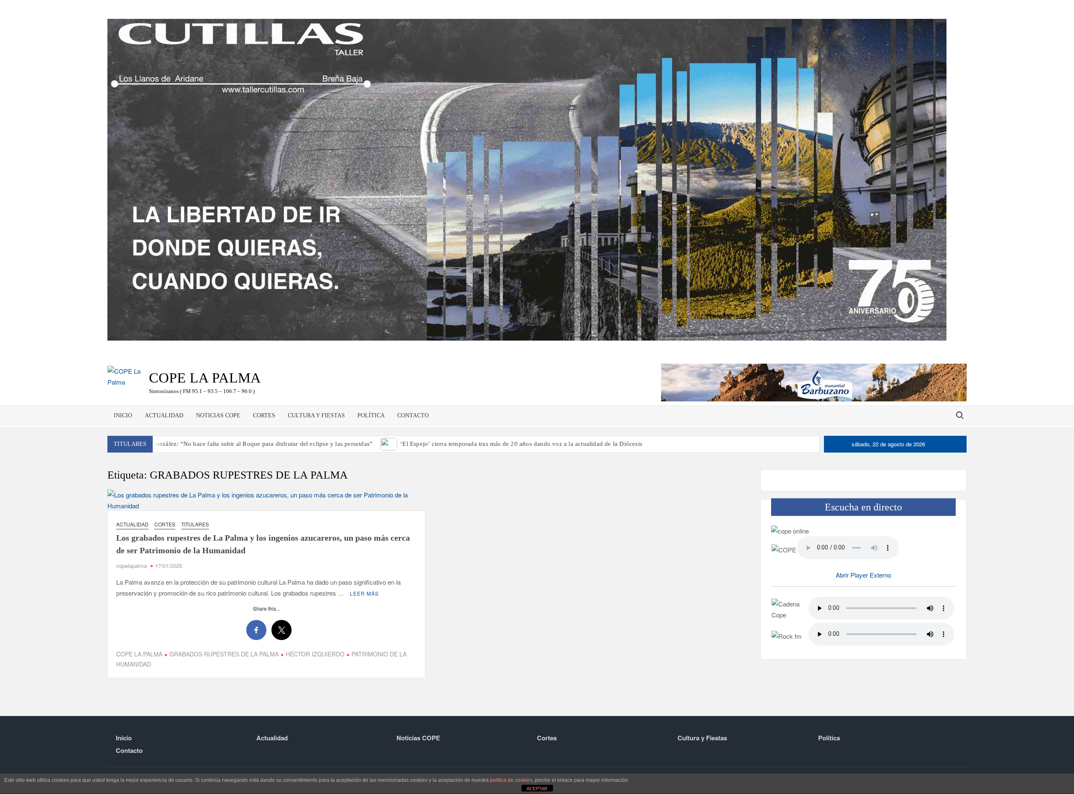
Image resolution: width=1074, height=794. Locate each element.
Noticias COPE (218, 415)
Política (371, 415)
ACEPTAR (537, 788)
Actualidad (164, 415)
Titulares (195, 524)
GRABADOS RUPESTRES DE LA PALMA (224, 654)
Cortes (264, 415)
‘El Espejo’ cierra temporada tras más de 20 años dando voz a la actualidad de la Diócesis (521, 443)
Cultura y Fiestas (316, 415)
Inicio (123, 415)
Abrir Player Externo (863, 574)
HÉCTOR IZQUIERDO (315, 654)
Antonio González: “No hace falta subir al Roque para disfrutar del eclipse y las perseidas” (250, 443)
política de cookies (511, 780)
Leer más (364, 593)
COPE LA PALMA (139, 654)
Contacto (413, 415)
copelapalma (131, 566)
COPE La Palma (205, 377)
